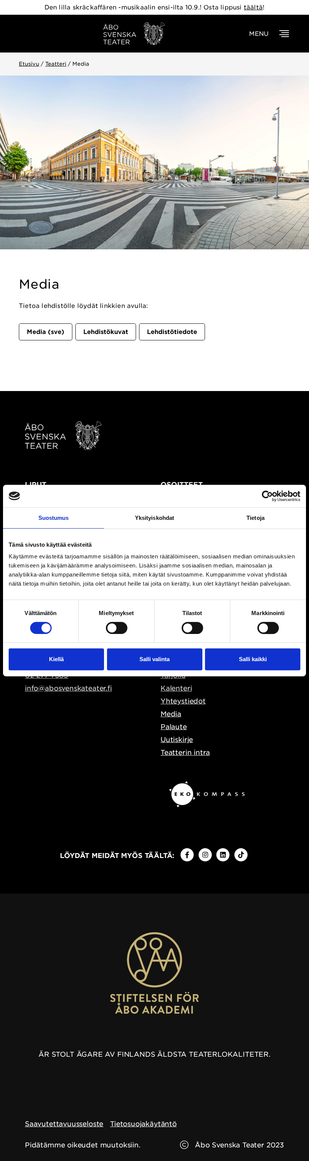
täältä (253, 7)
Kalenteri (176, 688)
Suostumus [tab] (53, 518)
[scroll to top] (287, 1139)
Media (171, 714)
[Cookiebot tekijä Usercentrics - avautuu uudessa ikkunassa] (267, 496)
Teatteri (55, 64)
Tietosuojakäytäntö (143, 1124)
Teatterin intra (185, 752)
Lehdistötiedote (172, 331)
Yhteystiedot (183, 701)
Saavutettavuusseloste (64, 1124)
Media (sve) (45, 331)
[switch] (116, 628)
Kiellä (56, 659)
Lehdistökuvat (105, 331)
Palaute (174, 727)
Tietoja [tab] (255, 518)
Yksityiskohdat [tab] (154, 518)
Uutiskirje (177, 740)
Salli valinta (154, 659)
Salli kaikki (253, 659)
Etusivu (29, 64)
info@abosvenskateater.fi (68, 688)
